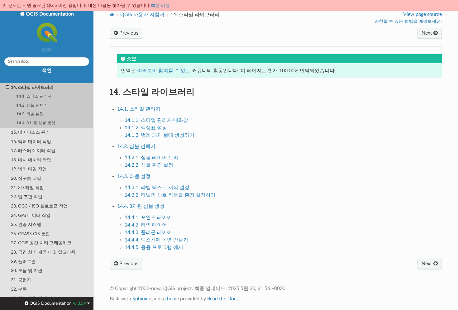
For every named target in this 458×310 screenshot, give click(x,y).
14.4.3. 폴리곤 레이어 (148, 232)
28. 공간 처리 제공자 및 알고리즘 (43, 252)
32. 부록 (19, 289)
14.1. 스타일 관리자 (34, 96)
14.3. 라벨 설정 (30, 114)
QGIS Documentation (49, 14)
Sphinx (139, 298)
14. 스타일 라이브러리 (32, 87)
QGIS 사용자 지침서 (142, 14)
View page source (422, 14)
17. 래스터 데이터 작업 (33, 150)
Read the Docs (223, 298)
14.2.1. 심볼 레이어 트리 (151, 157)
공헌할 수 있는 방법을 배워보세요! (408, 21)
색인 (47, 70)
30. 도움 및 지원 (26, 270)
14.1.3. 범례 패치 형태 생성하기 (159, 135)
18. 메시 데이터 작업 (31, 160)
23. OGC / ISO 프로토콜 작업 (39, 206)
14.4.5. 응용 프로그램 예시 (154, 247)
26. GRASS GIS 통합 (30, 233)
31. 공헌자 (21, 280)
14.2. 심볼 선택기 (32, 105)
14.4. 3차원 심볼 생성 (35, 123)
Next (427, 33)
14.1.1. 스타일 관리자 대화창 (156, 120)
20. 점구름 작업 (26, 178)
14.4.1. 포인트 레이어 (148, 217)
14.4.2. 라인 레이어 (146, 224)
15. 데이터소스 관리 (30, 132)
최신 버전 (160, 5)
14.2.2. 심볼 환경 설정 (149, 165)
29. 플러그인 (23, 261)
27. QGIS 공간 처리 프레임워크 (41, 243)
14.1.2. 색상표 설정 (146, 127)
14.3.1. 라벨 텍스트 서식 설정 (157, 187)
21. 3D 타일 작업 (27, 187)
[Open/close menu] (7, 87)
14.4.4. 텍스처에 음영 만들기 (156, 239)
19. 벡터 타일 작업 (29, 169)
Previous (128, 33)
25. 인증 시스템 (26, 224)
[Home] (112, 14)
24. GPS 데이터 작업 (30, 215)
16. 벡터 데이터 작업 (31, 141)
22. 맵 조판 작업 (26, 196)
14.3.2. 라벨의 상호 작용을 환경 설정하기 (170, 195)
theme (172, 298)
